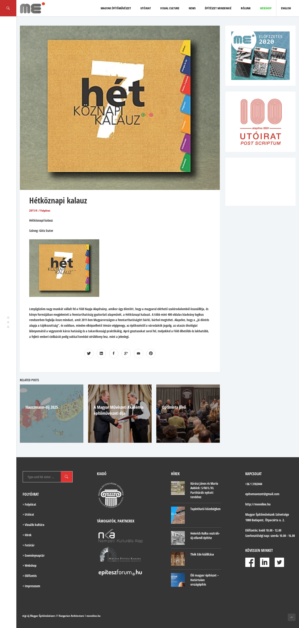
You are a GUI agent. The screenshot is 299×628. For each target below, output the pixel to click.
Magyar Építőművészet (116, 8)
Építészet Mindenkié (218, 8)
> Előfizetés (30, 575)
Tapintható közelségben (205, 509)
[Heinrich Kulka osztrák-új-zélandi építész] (178, 538)
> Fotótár (29, 545)
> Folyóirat (29, 504)
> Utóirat (28, 514)
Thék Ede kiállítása (202, 554)
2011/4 (33, 211)
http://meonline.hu (258, 504)
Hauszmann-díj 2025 (41, 407)
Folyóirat (45, 211)
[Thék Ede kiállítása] (178, 559)
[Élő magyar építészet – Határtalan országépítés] (178, 580)
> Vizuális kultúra (33, 524)
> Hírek (27, 535)
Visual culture (169, 8)
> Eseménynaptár (34, 555)
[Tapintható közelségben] (178, 515)
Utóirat (145, 8)
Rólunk (246, 8)
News (192, 8)
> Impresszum (31, 586)
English (286, 8)
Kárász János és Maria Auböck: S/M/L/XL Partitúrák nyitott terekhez (204, 490)
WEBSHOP (265, 8)
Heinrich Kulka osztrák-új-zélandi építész (205, 535)
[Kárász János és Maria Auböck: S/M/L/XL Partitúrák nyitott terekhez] (178, 488)
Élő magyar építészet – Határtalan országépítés (204, 580)
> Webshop (29, 565)
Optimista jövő (174, 407)
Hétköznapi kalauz (58, 200)
